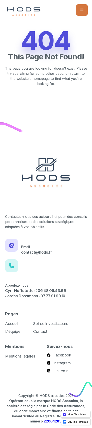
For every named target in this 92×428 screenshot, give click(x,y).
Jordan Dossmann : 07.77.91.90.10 (35, 296)
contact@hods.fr (36, 252)
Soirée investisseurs (50, 323)
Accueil (11, 323)
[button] (82, 10)
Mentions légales (20, 356)
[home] (23, 11)
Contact (40, 331)
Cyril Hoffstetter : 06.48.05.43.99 (35, 290)
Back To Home (46, 98)
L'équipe (12, 331)
